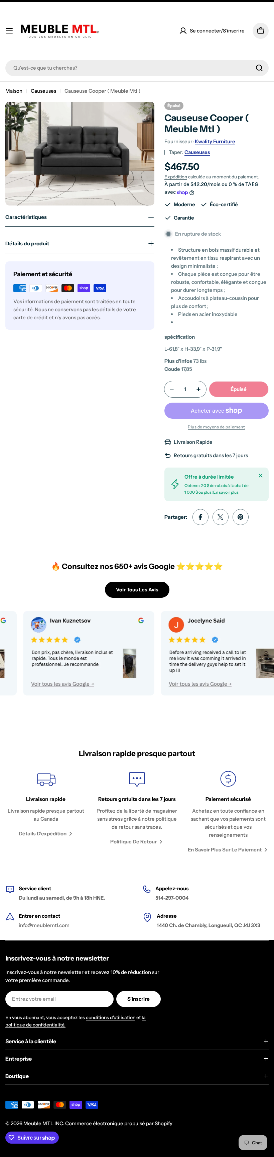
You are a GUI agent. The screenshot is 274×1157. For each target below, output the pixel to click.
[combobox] (137, 68)
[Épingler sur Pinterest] (241, 517)
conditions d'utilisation (110, 1017)
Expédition (175, 176)
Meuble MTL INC (43, 1123)
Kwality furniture (215, 141)
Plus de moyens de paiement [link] (216, 426)
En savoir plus (226, 492)
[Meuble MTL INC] (69, 653)
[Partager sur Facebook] (200, 517)
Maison (13, 91)
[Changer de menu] (9, 31)
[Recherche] (259, 68)
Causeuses (43, 91)
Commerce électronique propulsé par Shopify (118, 1123)
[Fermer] (260, 475)
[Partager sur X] (221, 517)
